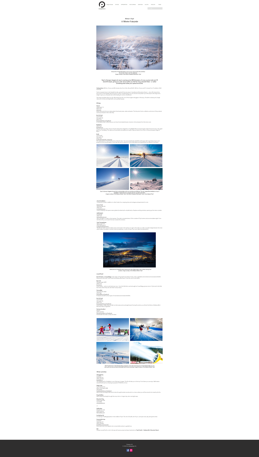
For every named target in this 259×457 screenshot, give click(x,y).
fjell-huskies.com (101, 412)
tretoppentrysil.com (102, 217)
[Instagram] (131, 450)
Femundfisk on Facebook (103, 294)
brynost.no (99, 285)
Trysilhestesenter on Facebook (104, 391)
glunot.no (98, 110)
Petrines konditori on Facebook (104, 313)
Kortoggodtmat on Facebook (103, 120)
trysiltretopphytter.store (103, 226)
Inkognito (131, 446)
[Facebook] (127, 450)
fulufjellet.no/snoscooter (103, 424)
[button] (124, 5)
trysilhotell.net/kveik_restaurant (104, 139)
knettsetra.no (99, 127)
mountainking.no (101, 403)
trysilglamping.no (101, 209)
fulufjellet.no (100, 380)
